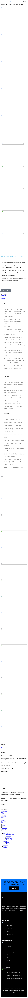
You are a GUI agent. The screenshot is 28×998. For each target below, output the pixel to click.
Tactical (8, 837)
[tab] (14, 295)
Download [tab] (3, 298)
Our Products (6, 833)
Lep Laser (6, 3)
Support (5, 841)
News (4, 846)
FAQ (7, 842)
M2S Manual (4, 747)
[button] (24, 1)
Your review (4, 771)
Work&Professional (10, 839)
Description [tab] (3, 295)
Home (2, 3)
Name (3, 785)
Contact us (5, 847)
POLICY (8, 843)
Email (3, 788)
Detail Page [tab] (3, 296)
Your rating (4, 768)
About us (5, 845)
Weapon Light (9, 838)
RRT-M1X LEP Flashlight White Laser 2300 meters (3, 820)
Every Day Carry (10, 834)
